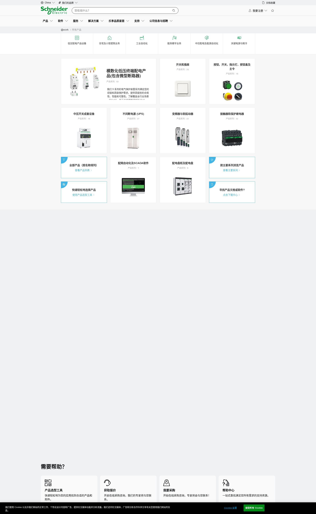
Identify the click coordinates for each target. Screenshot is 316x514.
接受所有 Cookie (254, 508)
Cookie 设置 (230, 508)
